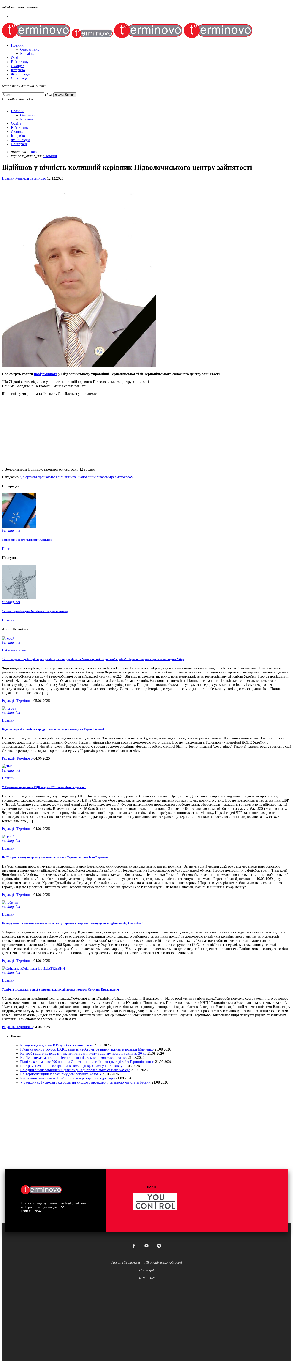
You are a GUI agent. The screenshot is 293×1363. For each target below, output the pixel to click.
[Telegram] (159, 1246)
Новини (8, 178)
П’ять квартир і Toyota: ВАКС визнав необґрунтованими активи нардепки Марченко (87, 1049)
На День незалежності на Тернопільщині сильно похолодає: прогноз (73, 1057)
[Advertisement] (139, 432)
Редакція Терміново (30, 178)
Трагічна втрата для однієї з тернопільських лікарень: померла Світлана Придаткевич (60, 989)
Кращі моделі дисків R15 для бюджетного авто (56, 1045)
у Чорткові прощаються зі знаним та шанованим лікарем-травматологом (76, 477)
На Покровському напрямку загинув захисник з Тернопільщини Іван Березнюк (55, 857)
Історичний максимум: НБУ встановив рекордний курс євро (67, 1078)
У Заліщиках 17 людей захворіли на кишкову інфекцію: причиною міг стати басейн (85, 1082)
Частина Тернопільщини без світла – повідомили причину (35, 611)
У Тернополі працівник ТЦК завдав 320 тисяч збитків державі (44, 787)
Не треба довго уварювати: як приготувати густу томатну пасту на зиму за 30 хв (83, 1053)
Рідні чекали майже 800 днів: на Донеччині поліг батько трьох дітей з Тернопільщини (87, 1062)
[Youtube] (146, 1246)
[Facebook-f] (134, 1246)
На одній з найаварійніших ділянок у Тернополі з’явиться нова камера (75, 1070)
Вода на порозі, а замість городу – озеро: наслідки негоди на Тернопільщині (53, 729)
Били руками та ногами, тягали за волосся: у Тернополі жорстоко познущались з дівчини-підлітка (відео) (72, 923)
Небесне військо (14, 650)
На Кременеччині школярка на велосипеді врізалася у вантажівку (71, 1066)
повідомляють (45, 374)
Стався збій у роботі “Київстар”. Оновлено (27, 539)
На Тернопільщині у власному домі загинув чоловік (60, 1074)
